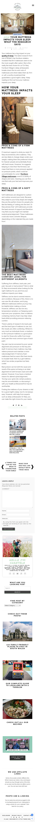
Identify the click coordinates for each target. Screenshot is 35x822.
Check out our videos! (17, 758)
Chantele (25, 47)
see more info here (21, 786)
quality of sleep (8, 56)
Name (4, 510)
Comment (6, 489)
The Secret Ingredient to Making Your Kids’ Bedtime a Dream (16, 433)
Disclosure (6, 815)
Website (5, 518)
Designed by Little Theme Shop (20, 819)
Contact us (27, 815)
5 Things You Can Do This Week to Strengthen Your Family (10, 467)
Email (4, 514)
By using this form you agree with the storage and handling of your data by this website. (17, 523)
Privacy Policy (17, 815)
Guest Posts (17, 34)
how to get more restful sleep (17, 407)
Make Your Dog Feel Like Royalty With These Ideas (24, 467)
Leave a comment (18, 49)
